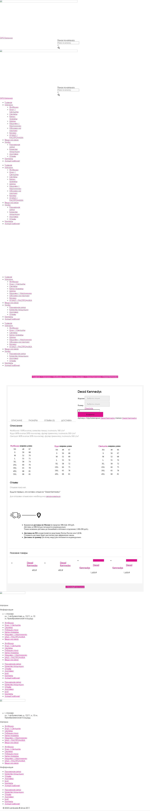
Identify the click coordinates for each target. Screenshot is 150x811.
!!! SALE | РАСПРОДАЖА (16, 136)
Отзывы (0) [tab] (49, 420)
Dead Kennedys (94, 377)
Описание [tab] (16, 420)
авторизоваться (53, 496)
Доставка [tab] (66, 420)
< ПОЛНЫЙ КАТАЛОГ (75, 587)
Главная (8, 102)
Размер (80, 405)
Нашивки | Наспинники (15, 124)
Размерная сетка (17, 307)
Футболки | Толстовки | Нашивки (68, 377)
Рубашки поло (11, 630)
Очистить (89, 408)
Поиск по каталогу (66, 40)
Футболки (13, 107)
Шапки (12, 121)
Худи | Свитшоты (14, 110)
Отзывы (12, 156)
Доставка (13, 154)
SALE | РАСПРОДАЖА (15, 637)
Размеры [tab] (33, 420)
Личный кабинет (12, 161)
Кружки (12, 133)
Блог (7, 673)
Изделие (81, 398)
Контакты (9, 158)
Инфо (7, 142)
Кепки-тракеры (13, 117)
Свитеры (13, 114)
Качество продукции (14, 150)
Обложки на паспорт (15, 129)
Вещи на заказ (12, 140)
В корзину (90, 414)
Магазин (9, 105)
